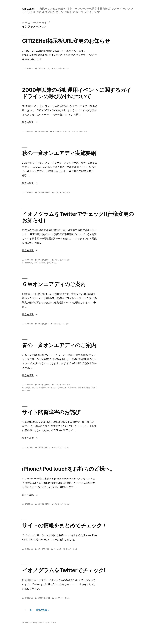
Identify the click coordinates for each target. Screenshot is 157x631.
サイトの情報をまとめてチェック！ (64, 525)
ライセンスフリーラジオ (56, 388)
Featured (57, 549)
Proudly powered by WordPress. (43, 622)
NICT (36, 263)
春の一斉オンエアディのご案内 (59, 345)
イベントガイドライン (61, 132)
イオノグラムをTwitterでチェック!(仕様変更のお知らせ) (78, 217)
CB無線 (27, 388)
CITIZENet (28, 8)
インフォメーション (61, 69)
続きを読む (28, 122)
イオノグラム (52, 263)
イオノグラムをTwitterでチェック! (64, 570)
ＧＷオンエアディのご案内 (54, 284)
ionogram (28, 263)
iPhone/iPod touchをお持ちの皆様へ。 (68, 468)
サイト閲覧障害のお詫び (51, 412)
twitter (42, 263)
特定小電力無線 (84, 388)
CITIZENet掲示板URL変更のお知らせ (66, 41)
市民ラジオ (72, 388)
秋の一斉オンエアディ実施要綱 (59, 153)
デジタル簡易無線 (39, 388)
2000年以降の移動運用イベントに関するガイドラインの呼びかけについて (76, 93)
